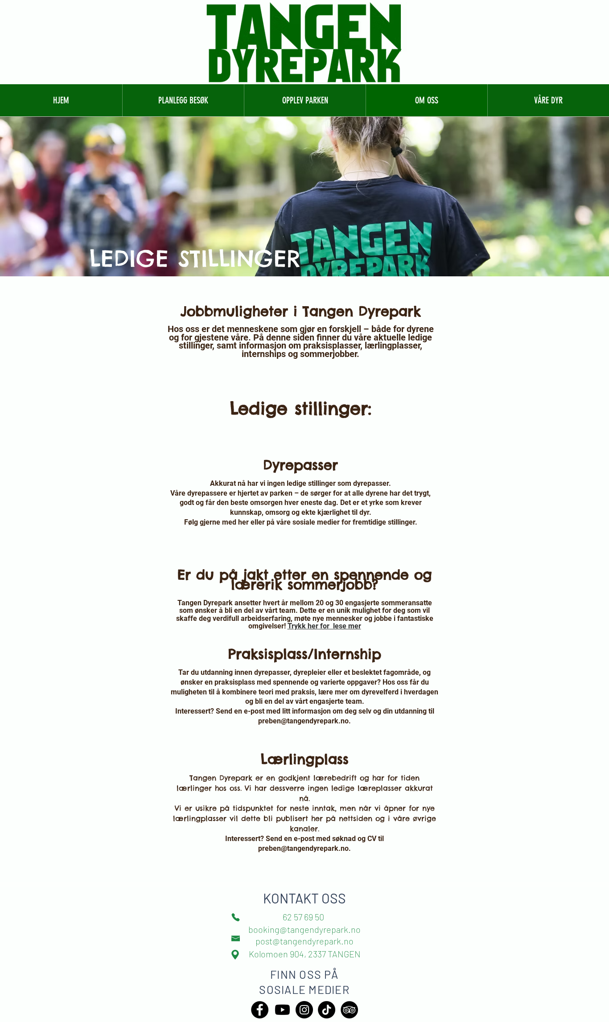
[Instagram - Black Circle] (304, 1009)
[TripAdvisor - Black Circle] (349, 1009)
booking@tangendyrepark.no (304, 929)
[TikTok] (326, 1009)
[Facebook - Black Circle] (259, 1009)
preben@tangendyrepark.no (303, 721)
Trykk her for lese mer (324, 626)
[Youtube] (282, 1009)
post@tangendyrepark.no (304, 941)
